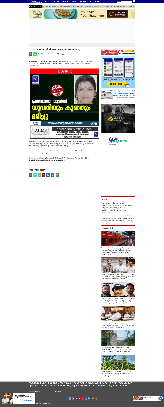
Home (46, 1)
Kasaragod (65, 1)
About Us (58, 389)
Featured (104, 199)
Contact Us (85, 389)
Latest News (55, 1)
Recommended (107, 228)
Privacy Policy (113, 389)
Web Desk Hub (34, 57)
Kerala (97, 1)
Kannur (74, 1)
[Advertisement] (80, 31)
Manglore (83, 1)
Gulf (90, 1)
